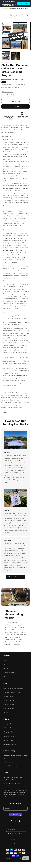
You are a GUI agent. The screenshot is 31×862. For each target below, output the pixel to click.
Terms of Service (8, 736)
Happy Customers (9, 672)
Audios (5, 712)
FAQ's (5, 676)
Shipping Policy (8, 732)
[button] (4, 15)
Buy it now (15, 106)
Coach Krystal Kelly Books (18, 858)
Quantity (4, 91)
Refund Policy (8, 728)
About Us (6, 664)
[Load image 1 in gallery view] (6, 55)
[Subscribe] (25, 808)
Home (5, 660)
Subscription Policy (9, 744)
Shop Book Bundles (15, 577)
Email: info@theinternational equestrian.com (13, 785)
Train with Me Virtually (11, 766)
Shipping (11, 84)
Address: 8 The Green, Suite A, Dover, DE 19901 (13, 778)
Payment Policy (8, 740)
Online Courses (8, 762)
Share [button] (5, 412)
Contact (6, 668)
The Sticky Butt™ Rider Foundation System (15, 757)
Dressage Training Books (11, 692)
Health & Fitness (8, 704)
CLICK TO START (23, 3)
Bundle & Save (8, 696)
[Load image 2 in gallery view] (15, 55)
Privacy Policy (8, 724)
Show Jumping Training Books (13, 688)
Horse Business (8, 708)
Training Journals (9, 700)
